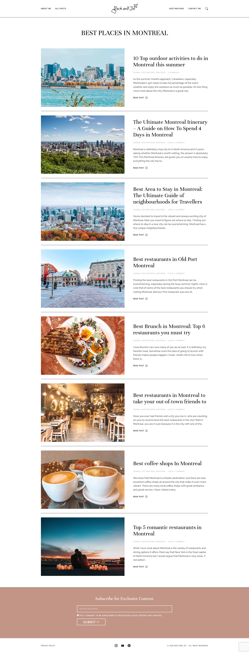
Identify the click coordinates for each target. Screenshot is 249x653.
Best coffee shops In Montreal (167, 463)
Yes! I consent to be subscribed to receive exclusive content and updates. (120, 615)
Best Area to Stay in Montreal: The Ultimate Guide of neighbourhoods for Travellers (167, 195)
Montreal (161, 72)
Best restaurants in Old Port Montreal (165, 262)
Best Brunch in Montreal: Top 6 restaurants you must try (169, 329)
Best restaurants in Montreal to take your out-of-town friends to (170, 398)
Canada (136, 72)
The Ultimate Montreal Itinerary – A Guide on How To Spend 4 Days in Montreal (170, 128)
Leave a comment (176, 142)
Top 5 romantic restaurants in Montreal (167, 530)
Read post (138, 97)
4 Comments (174, 72)
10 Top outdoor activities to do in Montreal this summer (170, 61)
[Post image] (82, 77)
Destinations (148, 72)
